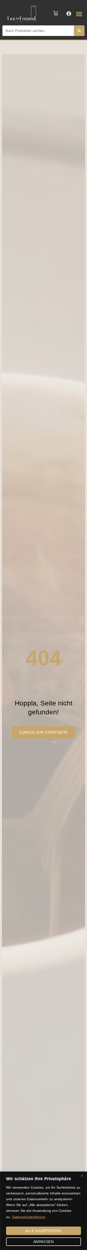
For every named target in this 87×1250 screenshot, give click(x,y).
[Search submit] (79, 30)
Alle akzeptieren (43, 1231)
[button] (79, 14)
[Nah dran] (82, 1175)
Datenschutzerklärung (28, 1217)
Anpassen (43, 1242)
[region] (43, 1210)
